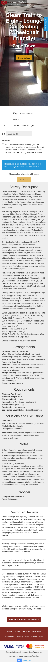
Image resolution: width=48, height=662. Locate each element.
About (17, 631)
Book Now (24, 179)
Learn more (27, 660)
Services (26, 631)
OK (19, 660)
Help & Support (46, 24)
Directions (36, 631)
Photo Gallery (24, 57)
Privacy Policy (23, 636)
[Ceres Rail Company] (13, 3)
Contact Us (10, 636)
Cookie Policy (37, 636)
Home (9, 631)
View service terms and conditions (24, 619)
